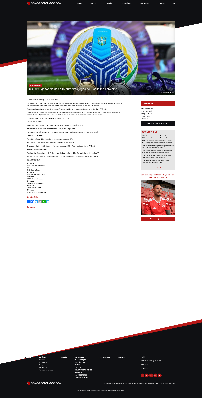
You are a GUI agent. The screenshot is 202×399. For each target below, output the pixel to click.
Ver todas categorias (158, 123)
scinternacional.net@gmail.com (151, 361)
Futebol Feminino (147, 109)
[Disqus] (76, 238)
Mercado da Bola (146, 111)
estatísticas (80, 362)
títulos (78, 367)
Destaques (42, 360)
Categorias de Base (45, 365)
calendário (125, 3)
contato (161, 3)
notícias (93, 3)
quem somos (144, 3)
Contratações (43, 362)
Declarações (43, 367)
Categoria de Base (147, 114)
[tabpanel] (158, 150)
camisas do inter (81, 377)
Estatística (144, 119)
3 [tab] (161, 167)
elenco (77, 365)
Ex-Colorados (145, 116)
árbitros (78, 372)
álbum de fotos (81, 375)
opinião (109, 3)
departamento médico (83, 370)
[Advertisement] (101, 12)
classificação (80, 360)
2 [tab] (158, 167)
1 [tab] (155, 167)
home (79, 3)
